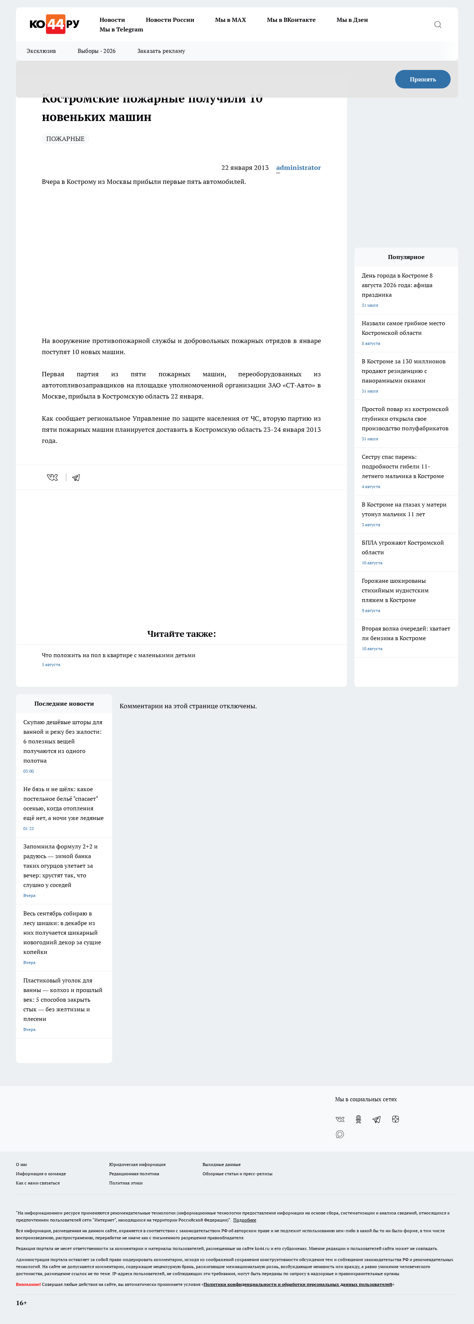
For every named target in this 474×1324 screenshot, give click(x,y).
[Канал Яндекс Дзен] (395, 1119)
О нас (21, 1164)
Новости (112, 19)
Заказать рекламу (161, 50)
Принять (423, 79)
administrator (298, 167)
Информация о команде (41, 1173)
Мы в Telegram (121, 29)
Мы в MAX (230, 19)
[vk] (53, 477)
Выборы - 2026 (97, 50)
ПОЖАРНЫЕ (65, 138)
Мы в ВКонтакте (291, 19)
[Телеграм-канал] (377, 1119)
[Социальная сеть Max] (340, 1134)
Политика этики (126, 1183)
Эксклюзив (41, 50)
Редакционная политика (134, 1173)
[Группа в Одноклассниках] (358, 1119)
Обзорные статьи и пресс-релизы (238, 1173)
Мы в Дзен (352, 19)
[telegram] (78, 477)
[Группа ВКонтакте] (340, 1119)
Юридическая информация (137, 1164)
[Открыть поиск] (437, 24)
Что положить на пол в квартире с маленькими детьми (119, 659)
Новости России (170, 19)
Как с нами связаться (38, 1183)
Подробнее (244, 1220)
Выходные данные (222, 1164)
